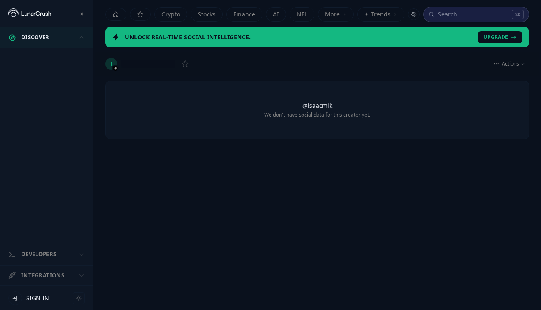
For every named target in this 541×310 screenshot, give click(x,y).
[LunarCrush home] (29, 13)
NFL (302, 14)
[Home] (115, 14)
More (332, 14)
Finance (244, 14)
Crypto (170, 14)
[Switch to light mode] (79, 298)
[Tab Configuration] (414, 14)
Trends (377, 14)
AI (276, 14)
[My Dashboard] (140, 14)
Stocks (207, 14)
